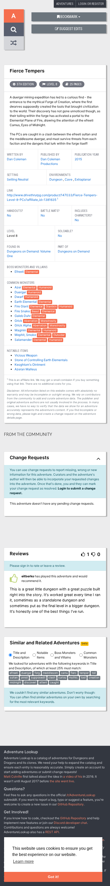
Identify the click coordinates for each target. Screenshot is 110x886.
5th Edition (25, 84)
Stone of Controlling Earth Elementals (41, 360)
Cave (69, 179)
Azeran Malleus (26, 369)
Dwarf (19, 297)
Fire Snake (23, 311)
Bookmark (68, 17)
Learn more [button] (23, 861)
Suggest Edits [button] (70, 29)
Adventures (64, 4)
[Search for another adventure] (14, 29)
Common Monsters (90, 655)
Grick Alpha (23, 325)
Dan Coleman (16, 159)
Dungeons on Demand (74, 251)
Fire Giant (22, 306)
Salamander (23, 340)
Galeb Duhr (23, 316)
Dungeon (56, 179)
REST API (52, 832)
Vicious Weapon (26, 355)
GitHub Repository (71, 804)
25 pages (75, 84)
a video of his (72, 776)
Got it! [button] (53, 877)
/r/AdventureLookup (81, 795)
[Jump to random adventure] (14, 43)
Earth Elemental (26, 302)
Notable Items (42, 655)
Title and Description (21, 655)
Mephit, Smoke (26, 335)
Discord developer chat (70, 823)
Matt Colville (13, 776)
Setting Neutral (17, 179)
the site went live (62, 781)
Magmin (21, 330)
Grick (19, 321)
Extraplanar (83, 179)
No (9, 215)
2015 (78, 159)
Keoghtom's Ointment (30, 364)
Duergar (21, 292)
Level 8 (51, 84)
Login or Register (91, 4)
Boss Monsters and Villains (64, 655)
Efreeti (20, 272)
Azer (18, 287)
